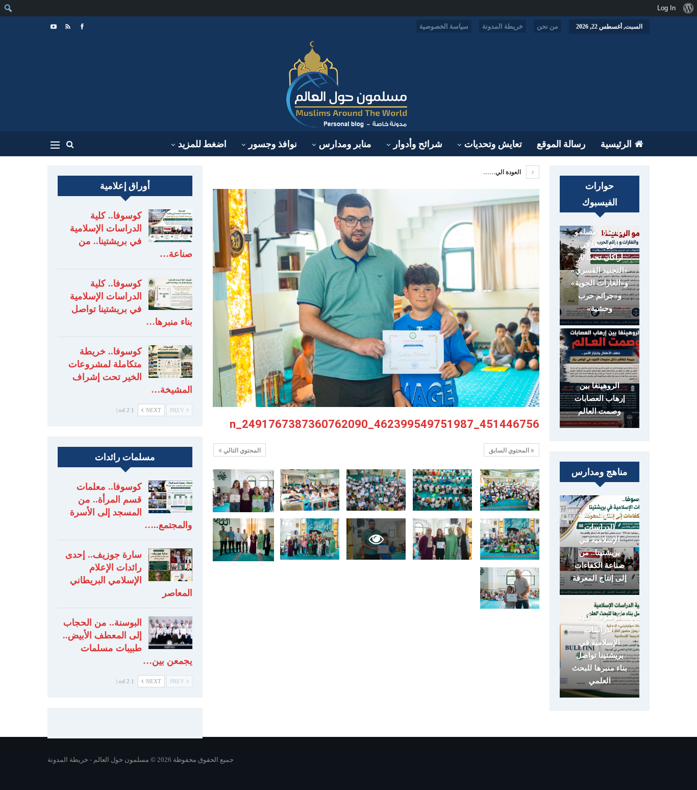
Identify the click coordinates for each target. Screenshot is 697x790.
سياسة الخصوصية (443, 26)
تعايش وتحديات (493, 144)
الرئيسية (616, 144)
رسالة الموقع (561, 144)
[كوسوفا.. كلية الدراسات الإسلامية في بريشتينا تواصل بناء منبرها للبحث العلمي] (170, 293)
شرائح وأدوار (417, 144)
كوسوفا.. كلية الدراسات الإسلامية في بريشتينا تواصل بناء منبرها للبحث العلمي (599, 649)
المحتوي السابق (510, 450)
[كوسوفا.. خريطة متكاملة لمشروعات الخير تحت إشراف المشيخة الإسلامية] (170, 361)
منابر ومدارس (345, 144)
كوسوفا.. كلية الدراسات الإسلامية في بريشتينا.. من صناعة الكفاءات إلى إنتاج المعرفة (599, 546)
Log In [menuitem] (666, 8)
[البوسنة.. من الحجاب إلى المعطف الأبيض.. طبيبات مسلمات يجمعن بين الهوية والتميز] (170, 632)
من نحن (547, 26)
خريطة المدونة (502, 26)
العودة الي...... (502, 172)
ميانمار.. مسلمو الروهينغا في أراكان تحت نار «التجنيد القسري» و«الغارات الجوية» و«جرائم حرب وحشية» (599, 270)
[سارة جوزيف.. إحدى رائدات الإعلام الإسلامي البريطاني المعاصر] (170, 564)
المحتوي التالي (241, 450)
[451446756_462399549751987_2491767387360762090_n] (509, 490)
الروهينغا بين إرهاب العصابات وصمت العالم (600, 398)
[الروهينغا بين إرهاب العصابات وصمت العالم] (599, 378)
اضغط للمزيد (202, 144)
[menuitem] (688, 8)
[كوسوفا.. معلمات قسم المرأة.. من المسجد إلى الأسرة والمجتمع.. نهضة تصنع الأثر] (170, 497)
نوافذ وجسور (272, 144)
